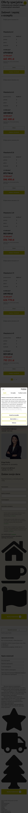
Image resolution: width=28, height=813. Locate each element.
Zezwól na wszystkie (14, 415)
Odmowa (14, 422)
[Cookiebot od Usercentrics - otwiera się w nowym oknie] (21, 389)
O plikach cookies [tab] (22, 392)
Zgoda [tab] (4, 392)
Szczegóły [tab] (13, 392)
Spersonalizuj (13, 419)
